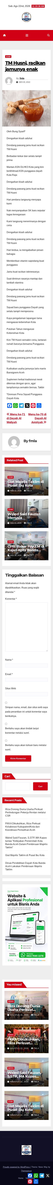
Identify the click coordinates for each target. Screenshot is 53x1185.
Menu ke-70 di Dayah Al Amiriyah (37, 418)
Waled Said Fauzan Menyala (24, 516)
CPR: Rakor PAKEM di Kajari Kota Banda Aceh (26, 550)
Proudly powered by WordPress (16, 1167)
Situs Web (10, 688)
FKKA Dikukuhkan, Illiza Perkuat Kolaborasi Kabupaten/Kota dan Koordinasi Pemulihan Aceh (22, 826)
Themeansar (26, 1171)
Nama (9, 660)
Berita (11, 1001)
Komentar (11, 599)
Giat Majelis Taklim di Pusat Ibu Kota (26, 484)
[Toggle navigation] (27, 35)
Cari (7, 776)
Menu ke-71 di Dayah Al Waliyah (16, 418)
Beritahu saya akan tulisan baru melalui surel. (25, 747)
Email (9, 674)
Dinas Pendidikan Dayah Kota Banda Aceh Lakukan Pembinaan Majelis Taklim (25, 866)
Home (20, 1178)
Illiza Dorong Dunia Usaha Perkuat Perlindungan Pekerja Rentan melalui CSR (25, 812)
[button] (48, 35)
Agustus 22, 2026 (19, 1015)
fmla (22, 78)
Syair (8, 56)
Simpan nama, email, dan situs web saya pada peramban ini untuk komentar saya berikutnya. (26, 711)
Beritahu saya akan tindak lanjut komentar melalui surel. (22, 730)
